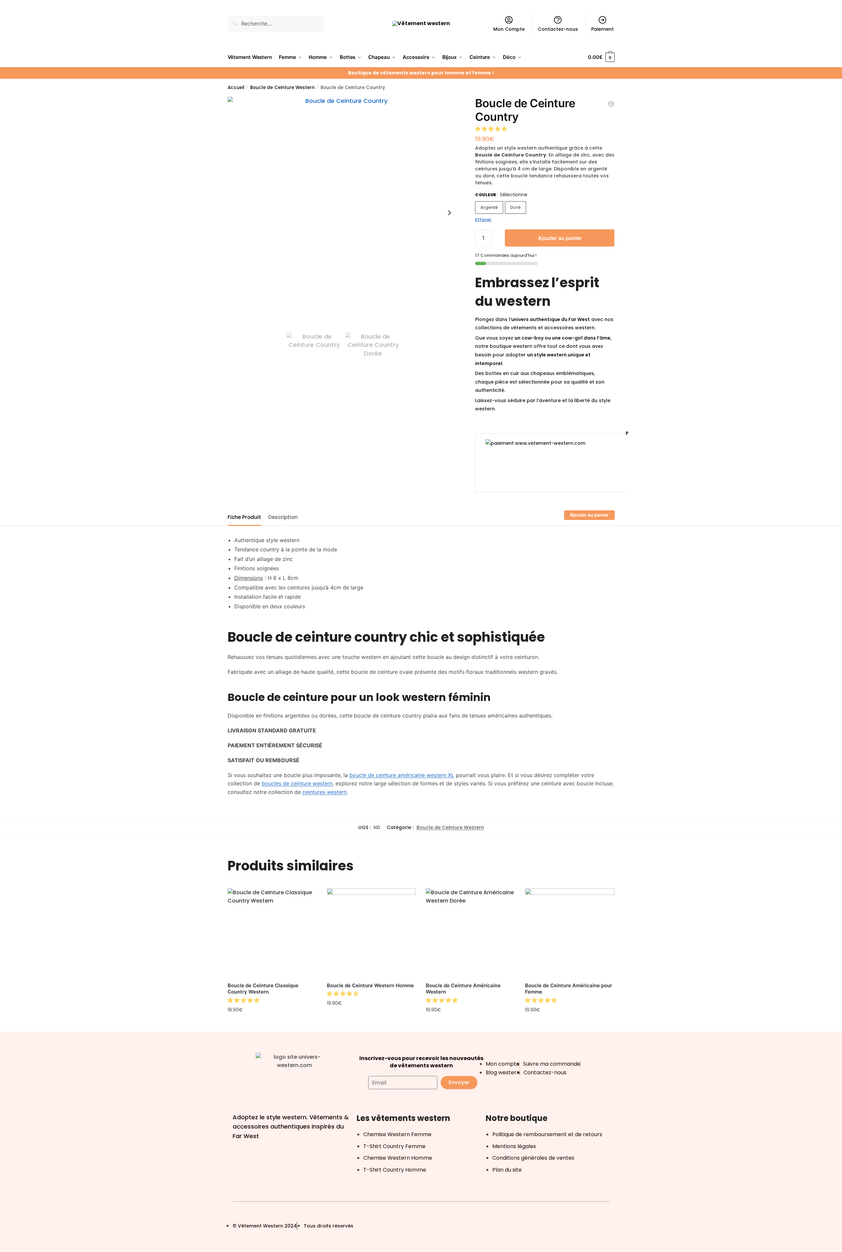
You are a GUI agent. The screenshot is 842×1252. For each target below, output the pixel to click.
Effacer (483, 219)
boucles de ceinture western (297, 783)
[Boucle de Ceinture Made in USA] (611, 104)
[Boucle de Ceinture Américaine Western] (470, 933)
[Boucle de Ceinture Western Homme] (371, 933)
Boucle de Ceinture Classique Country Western (263, 988)
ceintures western (324, 792)
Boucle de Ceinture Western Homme (370, 985)
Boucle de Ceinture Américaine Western (463, 988)
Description (283, 517)
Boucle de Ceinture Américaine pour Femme (568, 988)
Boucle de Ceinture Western (282, 87)
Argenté (489, 207)
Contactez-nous (558, 29)
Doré (515, 207)
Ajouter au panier (560, 238)
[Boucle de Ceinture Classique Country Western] (272, 933)
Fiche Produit (244, 517)
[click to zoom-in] (344, 213)
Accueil (236, 87)
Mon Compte (509, 29)
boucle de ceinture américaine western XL (401, 775)
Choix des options (471, 1025)
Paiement (602, 29)
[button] (491, 129)
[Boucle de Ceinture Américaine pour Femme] (569, 933)
